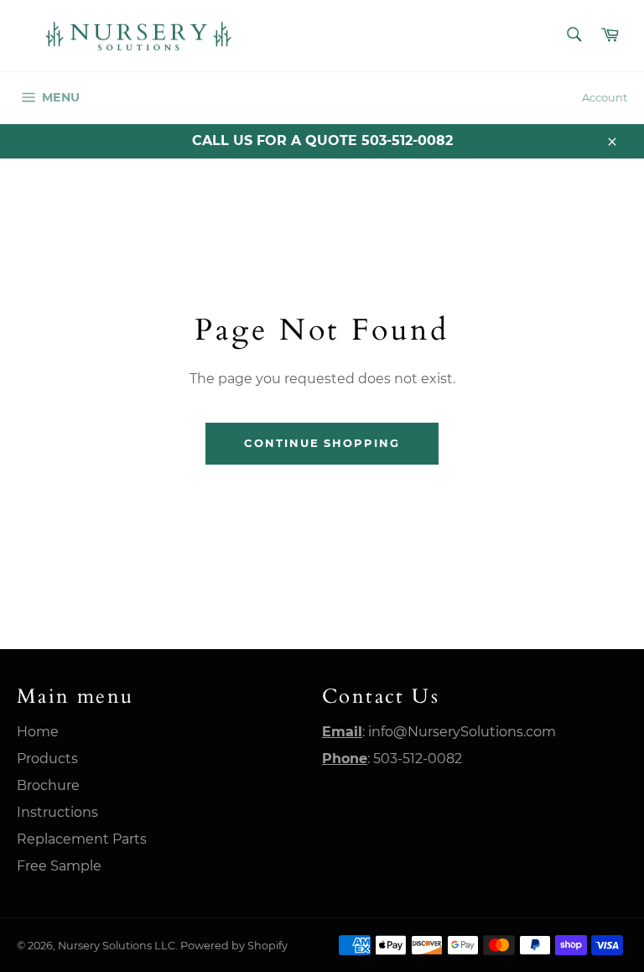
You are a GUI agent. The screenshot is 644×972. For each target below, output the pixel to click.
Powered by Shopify (234, 945)
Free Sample (59, 866)
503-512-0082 (417, 759)
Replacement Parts (82, 839)
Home (38, 732)
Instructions (57, 812)
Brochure (48, 785)
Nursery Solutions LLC (116, 945)
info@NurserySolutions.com (462, 732)
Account (604, 97)
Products (47, 759)
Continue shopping (322, 443)
